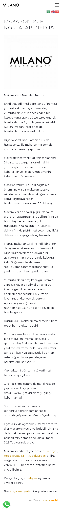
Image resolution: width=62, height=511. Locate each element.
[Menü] (57, 5)
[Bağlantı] (11, 5)
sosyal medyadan (21, 491)
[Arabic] (48, 11)
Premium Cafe (11, 504)
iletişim (31, 478)
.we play (50, 500)
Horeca (43, 504)
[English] (53, 11)
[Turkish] (57, 11)
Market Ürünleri (29, 504)
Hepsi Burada (13, 455)
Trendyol (51, 451)
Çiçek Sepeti (37, 455)
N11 (25, 455)
